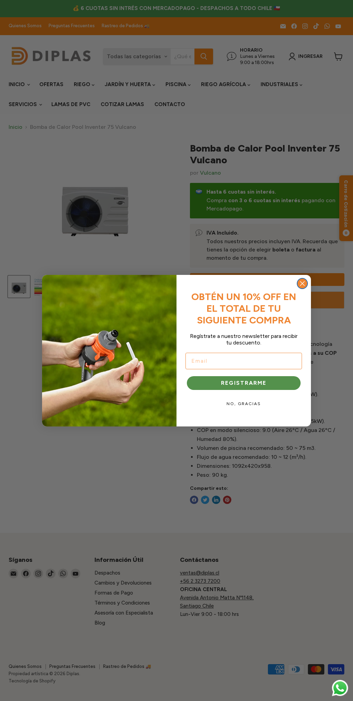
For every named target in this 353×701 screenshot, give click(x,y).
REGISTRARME (243, 383)
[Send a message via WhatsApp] (340, 688)
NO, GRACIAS (243, 403)
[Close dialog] (302, 283)
